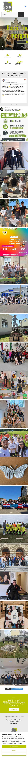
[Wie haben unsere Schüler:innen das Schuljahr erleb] (14, 242)
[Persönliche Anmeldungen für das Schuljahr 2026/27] (14, 127)
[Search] (21, 14)
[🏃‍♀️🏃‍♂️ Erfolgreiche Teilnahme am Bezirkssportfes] (14, 443)
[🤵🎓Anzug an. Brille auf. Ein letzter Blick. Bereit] (14, 156)
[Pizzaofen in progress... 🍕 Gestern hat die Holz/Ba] (14, 644)
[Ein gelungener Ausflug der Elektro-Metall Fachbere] (14, 299)
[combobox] (9, 14)
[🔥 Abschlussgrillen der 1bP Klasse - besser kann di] (14, 213)
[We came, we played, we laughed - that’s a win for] (14, 529)
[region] (14, 744)
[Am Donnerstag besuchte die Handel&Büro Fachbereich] (14, 672)
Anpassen (14, 750)
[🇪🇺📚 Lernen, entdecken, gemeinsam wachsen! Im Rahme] (14, 500)
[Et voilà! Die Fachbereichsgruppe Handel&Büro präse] (14, 615)
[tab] (2, 46)
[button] (26, 6)
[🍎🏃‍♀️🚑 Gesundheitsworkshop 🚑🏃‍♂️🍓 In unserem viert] (14, 385)
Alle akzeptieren (14, 746)
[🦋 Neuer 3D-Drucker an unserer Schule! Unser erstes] (14, 471)
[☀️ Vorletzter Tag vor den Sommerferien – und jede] (14, 184)
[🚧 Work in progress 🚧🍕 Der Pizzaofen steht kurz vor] (14, 328)
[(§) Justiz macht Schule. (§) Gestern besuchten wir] (14, 557)
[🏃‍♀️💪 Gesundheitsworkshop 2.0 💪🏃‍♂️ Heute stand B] (14, 357)
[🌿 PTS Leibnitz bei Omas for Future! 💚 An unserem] (14, 270)
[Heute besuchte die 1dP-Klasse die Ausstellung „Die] (14, 586)
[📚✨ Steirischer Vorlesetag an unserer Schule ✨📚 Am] (14, 414)
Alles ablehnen (14, 754)
